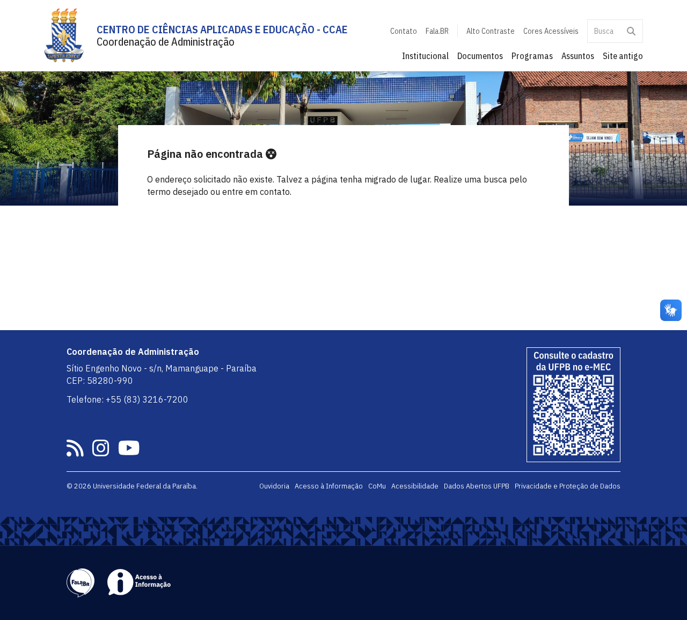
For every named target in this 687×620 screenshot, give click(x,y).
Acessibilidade (414, 486)
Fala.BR (437, 31)
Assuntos (577, 55)
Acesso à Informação (329, 486)
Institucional (425, 55)
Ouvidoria (274, 486)
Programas (532, 55)
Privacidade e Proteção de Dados (567, 486)
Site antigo (623, 55)
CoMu (377, 486)
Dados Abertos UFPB (476, 486)
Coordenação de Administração (166, 41)
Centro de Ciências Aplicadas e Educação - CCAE (222, 29)
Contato (403, 31)
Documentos (480, 55)
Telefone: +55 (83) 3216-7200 (127, 399)
